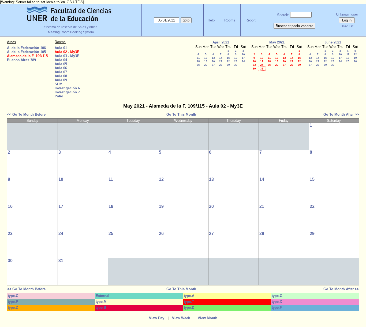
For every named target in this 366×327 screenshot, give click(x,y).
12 (205, 57)
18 (198, 61)
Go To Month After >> (341, 114)
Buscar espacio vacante (294, 26)
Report (250, 20)
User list (347, 26)
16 (235, 57)
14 (220, 57)
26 (205, 64)
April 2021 (220, 42)
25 (198, 64)
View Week (181, 318)
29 (228, 64)
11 (198, 57)
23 (235, 61)
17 (243, 57)
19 (205, 61)
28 (220, 64)
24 (243, 61)
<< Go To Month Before (26, 114)
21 (220, 61)
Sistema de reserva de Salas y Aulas (70, 27)
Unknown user (347, 14)
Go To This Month (181, 114)
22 (228, 61)
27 (213, 64)
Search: (283, 15)
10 (243, 54)
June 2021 (332, 42)
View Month (207, 318)
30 (235, 64)
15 (228, 57)
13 (213, 57)
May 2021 (277, 42)
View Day (156, 318)
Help (211, 20)
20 (213, 61)
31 (261, 68)
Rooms (229, 20)
